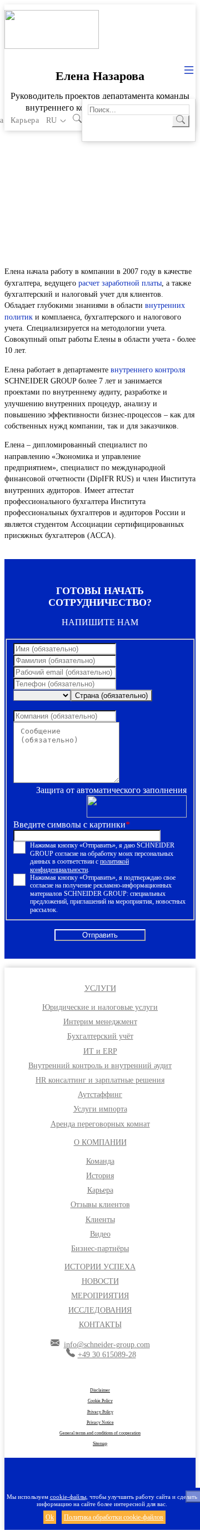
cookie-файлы (68, 1496)
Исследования (100, 1310)
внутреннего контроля (148, 370)
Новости (100, 1281)
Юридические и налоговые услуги (100, 1007)
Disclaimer (100, 1390)
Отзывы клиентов (100, 1204)
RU (51, 120)
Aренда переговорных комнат (100, 1124)
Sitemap (100, 1443)
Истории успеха (100, 1267)
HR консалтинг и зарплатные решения (100, 1080)
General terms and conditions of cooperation (100, 1433)
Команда (100, 1161)
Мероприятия (100, 1296)
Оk (50, 1517)
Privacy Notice (100, 1422)
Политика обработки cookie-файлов (113, 1517)
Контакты (100, 1324)
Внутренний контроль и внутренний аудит (100, 1065)
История (100, 1176)
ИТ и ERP (100, 1051)
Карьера (25, 120)
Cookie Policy (100, 1400)
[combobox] (111, 695)
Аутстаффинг (100, 1094)
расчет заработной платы (120, 283)
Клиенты (100, 1219)
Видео (100, 1234)
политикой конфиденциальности (79, 865)
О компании (100, 1142)
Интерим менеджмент (100, 1022)
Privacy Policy (100, 1411)
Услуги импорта (100, 1109)
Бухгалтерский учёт (100, 1036)
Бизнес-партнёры (100, 1248)
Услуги (100, 988)
